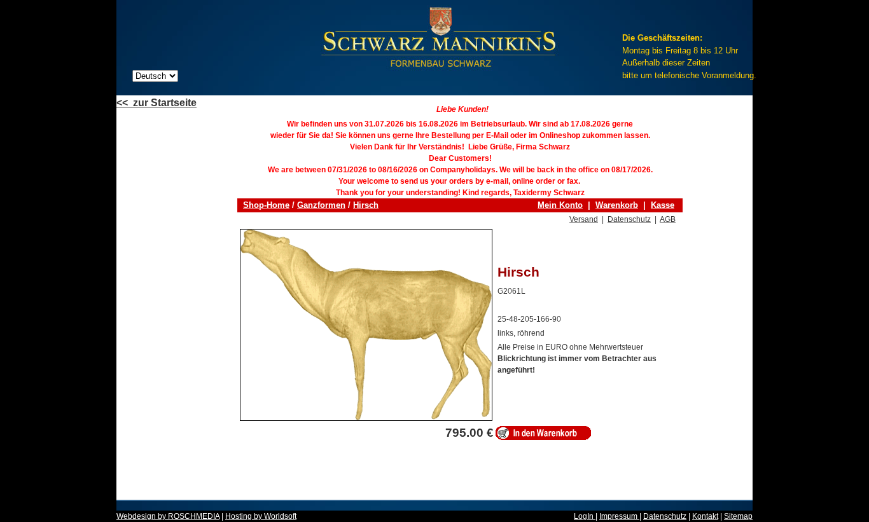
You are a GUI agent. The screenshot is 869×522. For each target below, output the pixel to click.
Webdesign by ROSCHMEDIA (167, 516)
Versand (583, 219)
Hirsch (366, 205)
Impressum (619, 516)
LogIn (584, 516)
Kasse (662, 205)
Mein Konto (560, 205)
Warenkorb (616, 205)
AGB (668, 219)
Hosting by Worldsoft (260, 516)
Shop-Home (266, 205)
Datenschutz (629, 219)
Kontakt (705, 516)
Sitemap (738, 516)
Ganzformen (321, 205)
